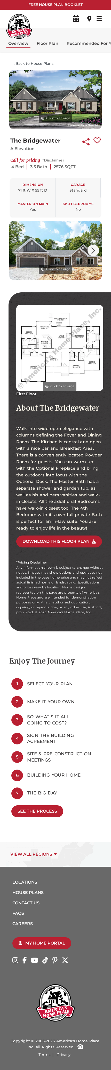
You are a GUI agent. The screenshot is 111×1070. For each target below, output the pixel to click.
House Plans (28, 892)
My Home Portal (44, 943)
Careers (22, 923)
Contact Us (25, 902)
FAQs (18, 913)
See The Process (37, 811)
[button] (93, 250)
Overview (18, 43)
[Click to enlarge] (55, 99)
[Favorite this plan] (97, 141)
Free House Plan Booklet (55, 4)
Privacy (63, 1054)
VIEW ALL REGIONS (31, 854)
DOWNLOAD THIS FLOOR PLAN (56, 541)
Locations (24, 882)
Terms (44, 1054)
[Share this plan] (86, 140)
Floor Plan (47, 43)
